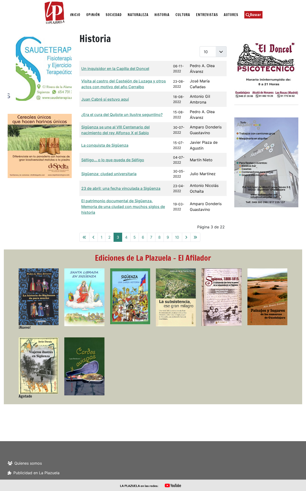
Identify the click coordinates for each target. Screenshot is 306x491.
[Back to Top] (297, 482)
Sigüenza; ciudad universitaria (109, 173)
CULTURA (182, 14)
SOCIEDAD (114, 14)
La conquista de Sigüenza (104, 145)
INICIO (75, 14)
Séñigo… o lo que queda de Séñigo (112, 159)
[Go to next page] (186, 237)
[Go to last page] (195, 237)
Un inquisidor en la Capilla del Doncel (115, 68)
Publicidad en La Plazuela (36, 472)
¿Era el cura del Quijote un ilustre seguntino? (122, 114)
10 (177, 237)
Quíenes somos (28, 463)
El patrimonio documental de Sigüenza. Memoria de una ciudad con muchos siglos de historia (123, 206)
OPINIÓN (93, 14)
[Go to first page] (84, 237)
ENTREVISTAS (207, 14)
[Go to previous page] (93, 237)
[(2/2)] (40, 69)
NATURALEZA (138, 14)
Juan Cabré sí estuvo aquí (105, 99)
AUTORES (231, 14)
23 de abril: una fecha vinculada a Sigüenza (120, 188)
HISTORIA (161, 14)
